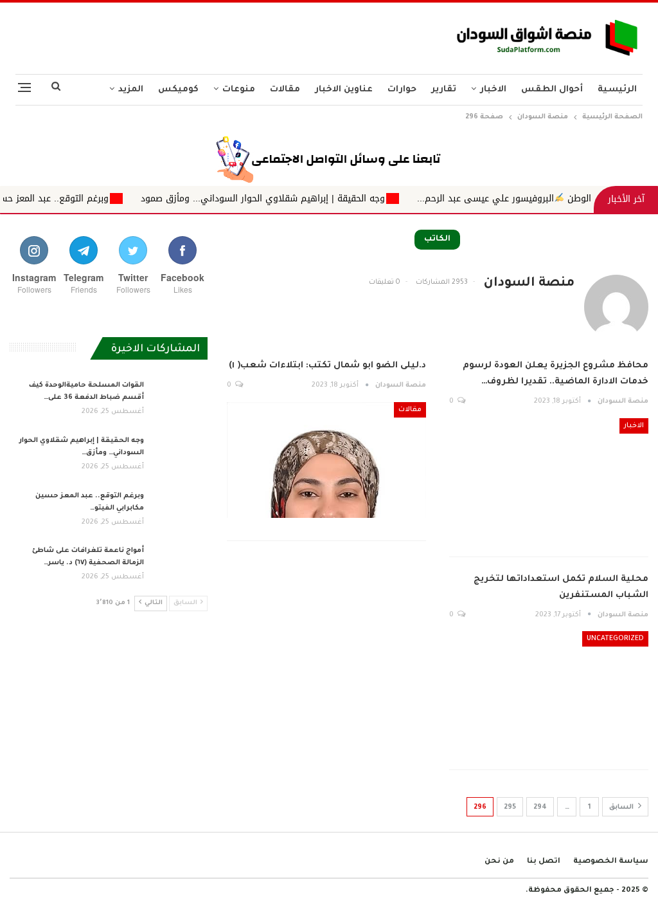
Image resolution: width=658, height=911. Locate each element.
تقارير (443, 90)
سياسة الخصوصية (610, 862)
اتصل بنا (543, 862)
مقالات (285, 90)
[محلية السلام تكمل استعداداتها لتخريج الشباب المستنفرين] (548, 689)
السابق (622, 807)
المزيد (130, 90)
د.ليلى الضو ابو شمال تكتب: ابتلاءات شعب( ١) (327, 366)
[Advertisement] (219, 34)
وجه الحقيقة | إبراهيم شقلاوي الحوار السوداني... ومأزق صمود (285, 198)
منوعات (238, 90)
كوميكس (178, 90)
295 (510, 807)
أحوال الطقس (552, 90)
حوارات (401, 90)
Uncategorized (615, 639)
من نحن (499, 862)
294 (540, 807)
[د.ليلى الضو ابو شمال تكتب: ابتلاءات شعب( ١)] (326, 460)
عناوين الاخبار (344, 90)
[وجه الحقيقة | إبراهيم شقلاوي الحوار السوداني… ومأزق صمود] (180, 455)
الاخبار (493, 90)
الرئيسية (617, 90)
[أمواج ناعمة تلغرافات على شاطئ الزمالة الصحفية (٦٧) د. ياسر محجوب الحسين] (180, 565)
